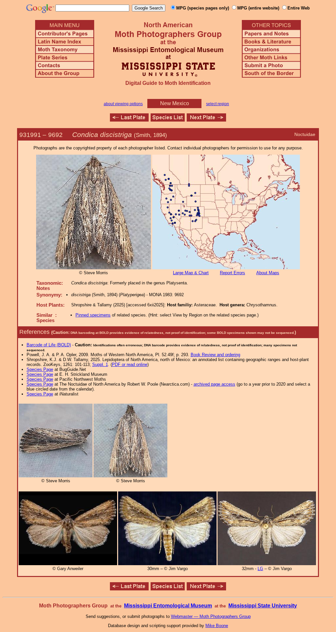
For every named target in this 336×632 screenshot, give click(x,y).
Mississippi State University (262, 605)
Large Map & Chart (191, 272)
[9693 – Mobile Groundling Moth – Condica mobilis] (206, 120)
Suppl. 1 (100, 364)
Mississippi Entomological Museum (168, 605)
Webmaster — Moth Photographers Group (211, 616)
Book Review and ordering (215, 354)
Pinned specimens (93, 315)
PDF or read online (129, 364)
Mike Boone (216, 625)
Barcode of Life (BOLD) (49, 344)
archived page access (214, 384)
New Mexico (174, 103)
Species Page (40, 369)
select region (217, 104)
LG (260, 568)
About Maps (267, 272)
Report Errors (232, 272)
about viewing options (123, 104)
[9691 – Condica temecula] (129, 120)
